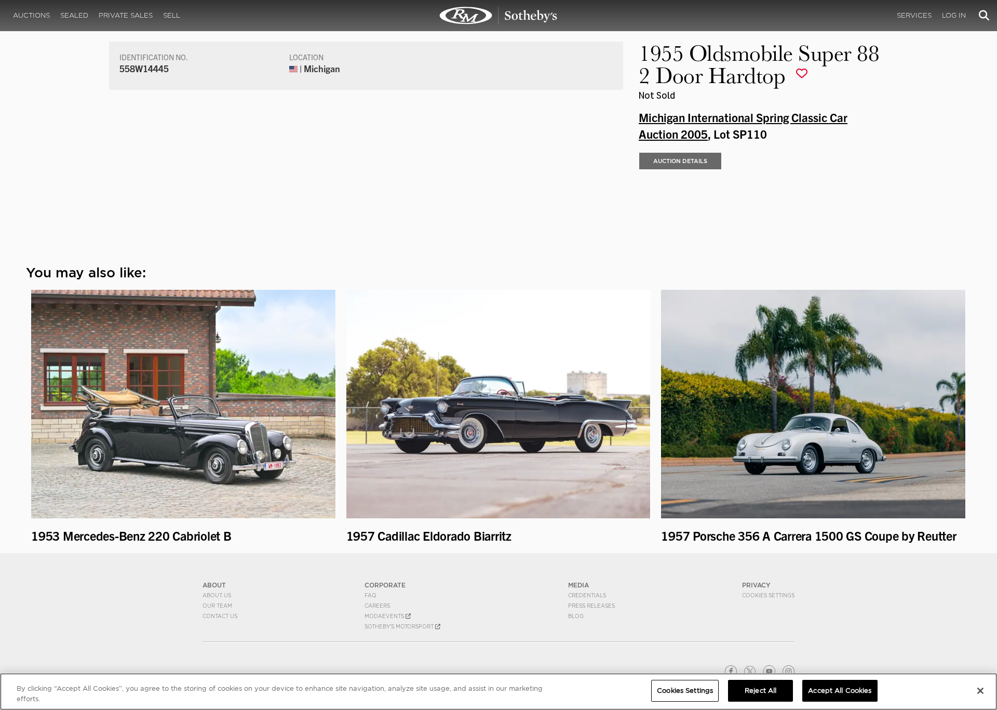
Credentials (587, 595)
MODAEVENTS (385, 616)
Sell (171, 15)
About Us (217, 595)
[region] (498, 691)
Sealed (74, 15)
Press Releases (591, 605)
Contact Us (220, 616)
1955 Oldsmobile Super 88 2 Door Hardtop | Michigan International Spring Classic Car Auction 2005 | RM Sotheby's (498, 16)
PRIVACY (756, 585)
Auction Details (680, 161)
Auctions (31, 15)
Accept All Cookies (839, 690)
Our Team (217, 605)
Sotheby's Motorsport (400, 626)
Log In (954, 15)
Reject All (760, 690)
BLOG (576, 616)
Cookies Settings (768, 595)
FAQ (370, 595)
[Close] (980, 690)
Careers (377, 605)
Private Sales (126, 15)
